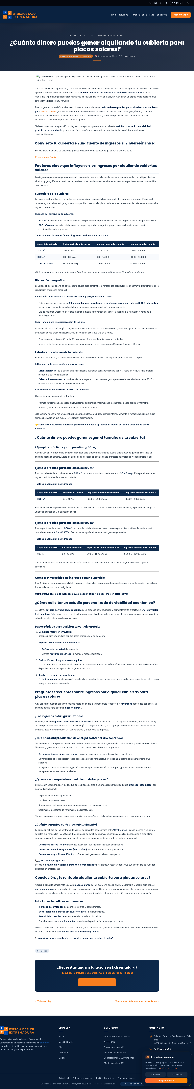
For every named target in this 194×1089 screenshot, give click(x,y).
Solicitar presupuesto (97, 982)
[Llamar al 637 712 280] (150, 3)
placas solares (49, 111)
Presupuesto (181, 15)
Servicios (124, 15)
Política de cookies (105, 1078)
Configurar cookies (126, 1078)
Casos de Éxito (140, 15)
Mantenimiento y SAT (114, 1063)
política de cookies (168, 1068)
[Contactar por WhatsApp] (166, 3)
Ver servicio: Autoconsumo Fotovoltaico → (137, 1001)
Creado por (136, 1084)
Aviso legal (64, 1078)
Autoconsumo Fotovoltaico (75, 56)
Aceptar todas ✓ (166, 1080)
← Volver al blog (43, 1001)
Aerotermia (109, 1042)
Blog (152, 15)
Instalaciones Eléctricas (115, 1052)
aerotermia (45, 1042)
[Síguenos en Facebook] (160, 3)
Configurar (177, 1074)
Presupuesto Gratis (45, 157)
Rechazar (155, 1074)
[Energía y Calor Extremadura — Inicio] (20, 15)
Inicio (113, 15)
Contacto (162, 15)
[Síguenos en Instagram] (155, 3)
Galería (62, 1058)
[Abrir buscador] (188, 3)
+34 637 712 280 (162, 1049)
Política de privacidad (82, 1078)
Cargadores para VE (114, 1047)
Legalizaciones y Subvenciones (119, 1058)
